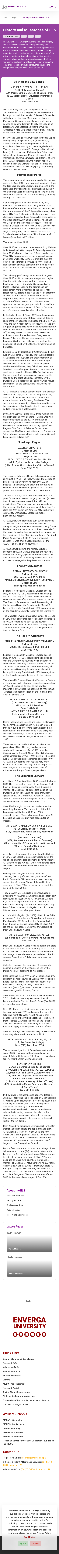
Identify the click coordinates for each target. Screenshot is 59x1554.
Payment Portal (11, 1388)
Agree (23, 1543)
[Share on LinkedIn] (38, 36)
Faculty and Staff (14, 1200)
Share (11, 36)
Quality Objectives (15, 1205)
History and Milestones (17, 1215)
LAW (5, 17)
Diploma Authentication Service (19, 1396)
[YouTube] (44, 1334)
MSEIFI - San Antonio (13, 1424)
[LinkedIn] (15, 1334)
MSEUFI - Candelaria (13, 1432)
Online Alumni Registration (16, 1392)
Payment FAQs (10, 1363)
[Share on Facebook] (24, 36)
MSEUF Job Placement (14, 1384)
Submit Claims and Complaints (18, 1359)
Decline (35, 1543)
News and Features (15, 1196)
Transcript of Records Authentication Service (26, 1400)
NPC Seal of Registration (15, 1404)
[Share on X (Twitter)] (31, 36)
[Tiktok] (38, 1334)
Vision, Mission (13, 1210)
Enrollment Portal (12, 1375)
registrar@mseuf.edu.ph (33, 1458)
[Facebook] (21, 1334)
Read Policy (29, 1537)
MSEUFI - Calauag (11, 1428)
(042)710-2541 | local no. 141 (35, 1469)
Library (6, 1380)
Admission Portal (11, 1371)
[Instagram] (32, 1334)
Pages (15, 17)
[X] (26, 1334)
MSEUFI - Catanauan (13, 1436)
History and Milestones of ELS (36, 17)
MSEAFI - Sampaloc (12, 1420)
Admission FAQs (11, 1367)
